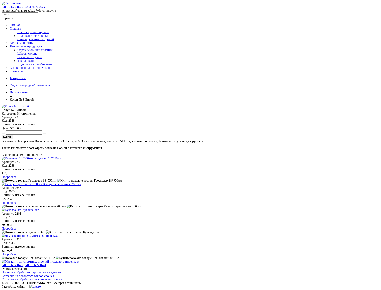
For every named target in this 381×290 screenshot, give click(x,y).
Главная (15, 25)
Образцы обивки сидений (35, 50)
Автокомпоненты (21, 42)
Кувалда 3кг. (30, 210)
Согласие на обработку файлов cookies (28, 275)
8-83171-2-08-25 (12, 7)
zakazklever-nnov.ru (42, 10)
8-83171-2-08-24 (34, 7)
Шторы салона (27, 53)
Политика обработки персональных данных (31, 272)
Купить (7, 136)
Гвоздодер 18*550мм (48, 158)
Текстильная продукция (26, 46)
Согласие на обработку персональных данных (33, 279)
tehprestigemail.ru (14, 10)
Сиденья (15, 28)
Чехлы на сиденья (29, 57)
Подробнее (9, 177)
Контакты (16, 71)
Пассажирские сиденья (33, 32)
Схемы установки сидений (35, 39)
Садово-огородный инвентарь (30, 67)
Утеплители (25, 60)
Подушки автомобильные (34, 64)
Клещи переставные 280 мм (62, 184)
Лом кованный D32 (45, 235)
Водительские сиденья (32, 35)
